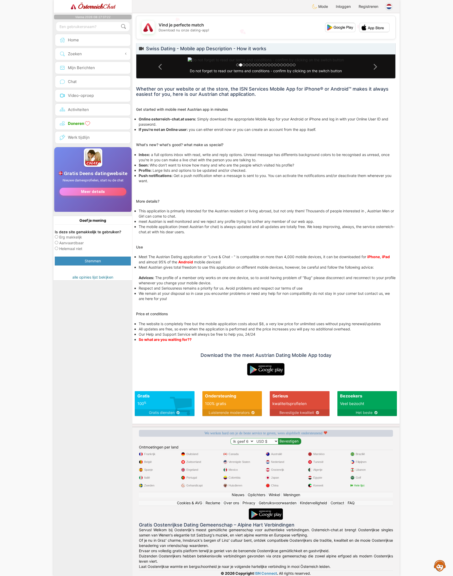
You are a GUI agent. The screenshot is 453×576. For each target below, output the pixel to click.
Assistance (440, 565)
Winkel (274, 494)
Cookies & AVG (189, 503)
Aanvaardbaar (71, 243)
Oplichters (256, 494)
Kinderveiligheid (313, 503)
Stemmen (93, 261)
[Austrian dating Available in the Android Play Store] (265, 365)
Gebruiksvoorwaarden (277, 503)
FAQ (351, 503)
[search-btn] (123, 26)
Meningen (291, 494)
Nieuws (238, 494)
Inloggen (343, 6)
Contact (337, 503)
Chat (96, 6)
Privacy (248, 503)
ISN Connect (266, 573)
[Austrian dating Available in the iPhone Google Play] (266, 511)
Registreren (368, 6)
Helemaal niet (70, 248)
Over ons (231, 503)
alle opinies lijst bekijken (92, 277)
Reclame (213, 503)
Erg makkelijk (70, 237)
